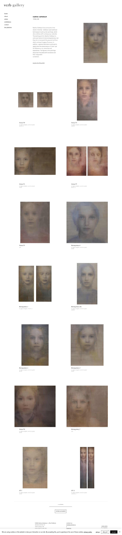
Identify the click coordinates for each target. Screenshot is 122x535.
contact (6, 24)
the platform (8, 27)
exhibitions (7, 22)
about (6, 16)
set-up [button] (98, 532)
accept (114, 532)
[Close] (120, 531)
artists (6, 19)
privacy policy (105, 526)
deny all (105, 532)
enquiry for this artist (39, 63)
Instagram (68, 528)
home (6, 13)
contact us (69, 523)
